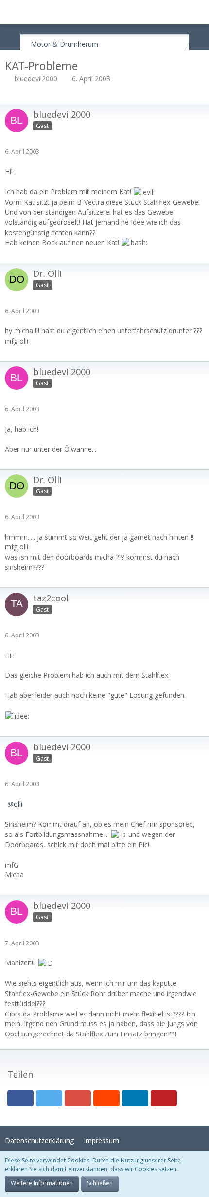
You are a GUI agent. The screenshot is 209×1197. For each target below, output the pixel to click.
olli (18, 804)
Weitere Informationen (42, 1183)
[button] (12, 12)
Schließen (100, 1183)
